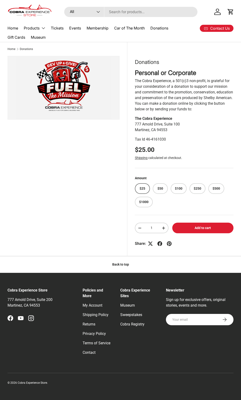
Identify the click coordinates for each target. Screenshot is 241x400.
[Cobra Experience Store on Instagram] (31, 318)
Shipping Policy (95, 314)
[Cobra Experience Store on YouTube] (21, 318)
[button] (230, 12)
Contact (89, 352)
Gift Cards (16, 37)
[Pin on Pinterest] (169, 243)
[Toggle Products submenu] (43, 28)
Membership (97, 28)
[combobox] (131, 12)
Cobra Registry (132, 324)
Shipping (141, 158)
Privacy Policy (94, 333)
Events (75, 28)
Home (13, 28)
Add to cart (203, 228)
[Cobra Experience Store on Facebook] (10, 318)
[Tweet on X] (150, 243)
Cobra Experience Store (32, 382)
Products (32, 28)
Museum (38, 37)
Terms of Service (96, 343)
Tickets (57, 28)
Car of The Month (129, 28)
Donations (159, 28)
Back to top (120, 264)
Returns (89, 324)
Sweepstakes (131, 314)
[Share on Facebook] (160, 243)
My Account (92, 305)
